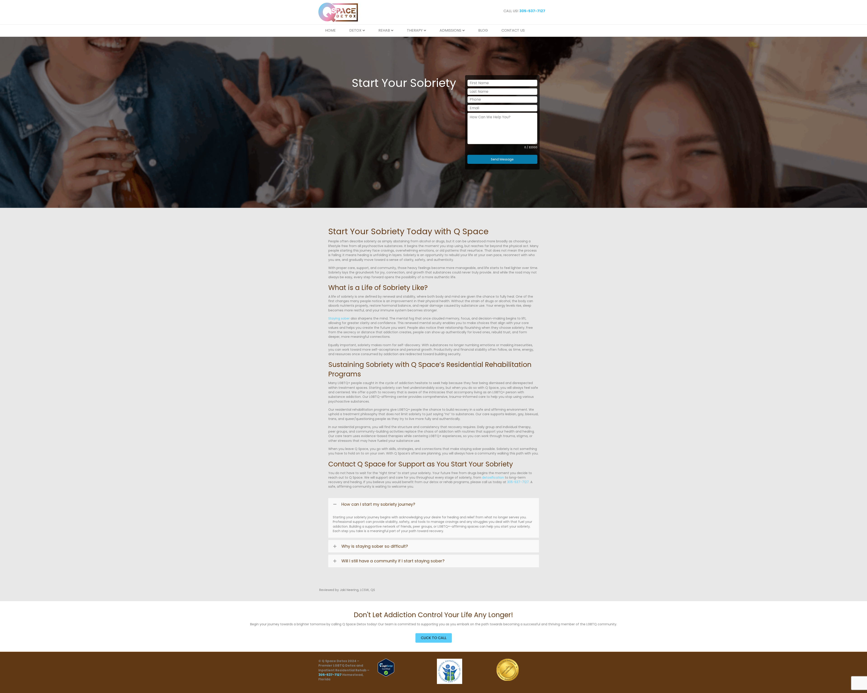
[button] (433, 504)
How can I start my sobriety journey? (378, 504)
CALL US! (524, 11)
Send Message (502, 159)
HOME (330, 30)
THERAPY (415, 30)
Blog (483, 30)
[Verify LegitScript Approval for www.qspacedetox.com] (386, 667)
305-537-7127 (518, 482)
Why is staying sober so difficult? (374, 546)
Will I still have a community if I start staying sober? (393, 561)
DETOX (355, 30)
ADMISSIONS (450, 30)
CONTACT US (513, 30)
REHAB (384, 30)
